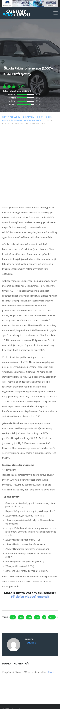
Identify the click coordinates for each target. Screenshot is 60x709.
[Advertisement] (30, 162)
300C (52, 617)
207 (37, 617)
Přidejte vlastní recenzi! (30, 596)
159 (12, 617)
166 (20, 617)
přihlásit (51, 672)
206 (29, 617)
